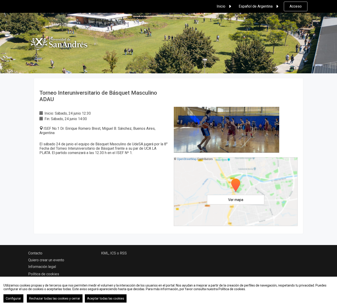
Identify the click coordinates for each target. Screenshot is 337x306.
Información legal (42, 267)
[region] (168, 291)
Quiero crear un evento (46, 260)
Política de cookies (43, 274)
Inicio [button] (221, 6)
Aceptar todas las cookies (105, 298)
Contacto (35, 253)
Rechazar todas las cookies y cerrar (54, 298)
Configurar (13, 298)
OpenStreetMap (186, 159)
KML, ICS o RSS (114, 253)
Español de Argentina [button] (256, 6)
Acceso (296, 6)
